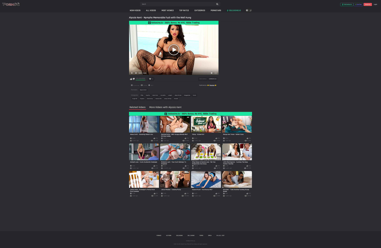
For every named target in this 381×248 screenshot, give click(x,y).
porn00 (159, 235)
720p (142, 95)
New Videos (135, 10)
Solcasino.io (235, 10)
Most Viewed (168, 10)
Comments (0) (212, 79)
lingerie (142, 98)
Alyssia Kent (143, 90)
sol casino (191, 235)
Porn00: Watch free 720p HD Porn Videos (187, 244)
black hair (155, 95)
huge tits (134, 98)
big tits (148, 95)
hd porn (168, 235)
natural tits (158, 98)
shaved (176, 98)
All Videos (151, 10)
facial (194, 95)
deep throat (178, 95)
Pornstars (216, 10)
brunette (163, 95)
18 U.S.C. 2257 (220, 235)
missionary (150, 98)
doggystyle (187, 95)
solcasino (179, 235)
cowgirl (170, 95)
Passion (212, 85)
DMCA (210, 235)
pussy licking (167, 98)
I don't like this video (134, 79)
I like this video (131, 79)
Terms (201, 235)
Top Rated (184, 10)
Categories (199, 10)
